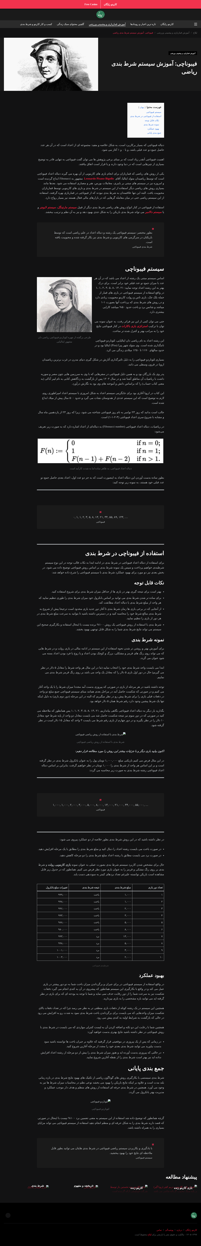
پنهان (142, 107)
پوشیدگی (169, 1230)
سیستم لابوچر (48, 207)
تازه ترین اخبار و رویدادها (143, 24)
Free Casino (90, 4)
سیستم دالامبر (153, 212)
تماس (159, 1230)
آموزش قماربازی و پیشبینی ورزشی (107, 24)
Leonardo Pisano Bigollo (99, 178)
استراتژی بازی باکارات (135, 326)
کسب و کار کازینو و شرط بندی (36, 24)
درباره (179, 1230)
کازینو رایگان (110, 4)
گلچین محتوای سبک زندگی (70, 24)
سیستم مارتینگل (67, 207)
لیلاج (150, 1234)
